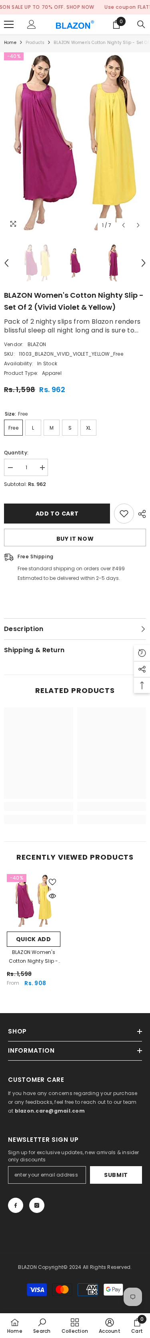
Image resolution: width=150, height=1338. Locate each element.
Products (35, 43)
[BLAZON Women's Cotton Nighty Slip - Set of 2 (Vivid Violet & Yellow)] (33, 901)
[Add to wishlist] (124, 514)
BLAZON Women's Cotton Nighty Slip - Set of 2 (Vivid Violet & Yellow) (33, 957)
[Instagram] (36, 1205)
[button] (123, 225)
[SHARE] (140, 514)
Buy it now (75, 539)
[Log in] (31, 24)
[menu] (9, 24)
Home (10, 43)
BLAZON (37, 344)
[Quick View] (52, 896)
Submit (116, 1175)
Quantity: (16, 452)
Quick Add (33, 939)
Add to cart (57, 514)
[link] (38, 806)
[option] (75, 142)
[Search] (141, 24)
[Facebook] (15, 1205)
